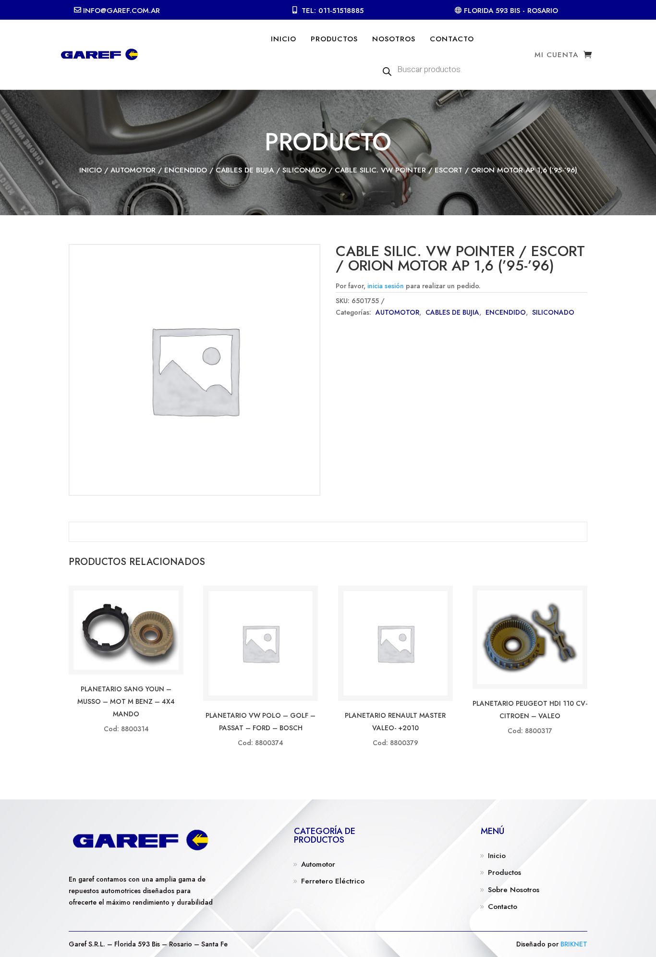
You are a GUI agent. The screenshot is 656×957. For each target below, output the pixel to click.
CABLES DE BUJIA (245, 170)
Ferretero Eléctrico (332, 881)
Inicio (90, 170)
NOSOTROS (393, 39)
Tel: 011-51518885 (333, 10)
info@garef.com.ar (121, 10)
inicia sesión (385, 286)
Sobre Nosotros (513, 889)
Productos (504, 872)
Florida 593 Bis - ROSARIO (511, 10)
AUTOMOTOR (133, 170)
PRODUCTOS (334, 39)
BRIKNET (573, 944)
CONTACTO (452, 39)
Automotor (318, 864)
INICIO (283, 39)
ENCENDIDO (185, 170)
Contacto (502, 906)
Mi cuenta (556, 55)
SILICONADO (304, 170)
